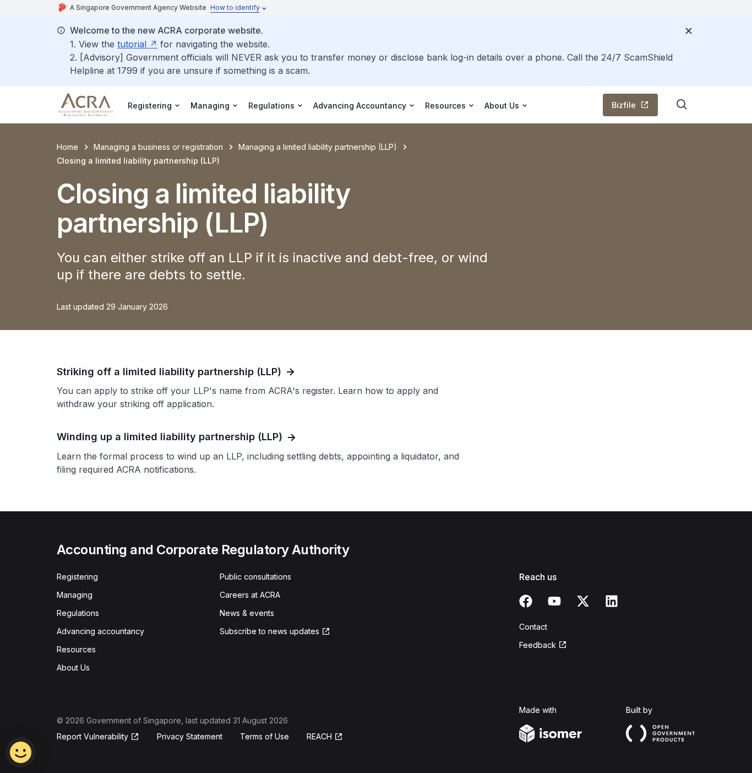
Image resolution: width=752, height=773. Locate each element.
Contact (533, 626)
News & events (247, 613)
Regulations (78, 613)
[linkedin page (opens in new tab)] (611, 601)
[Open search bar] (682, 104)
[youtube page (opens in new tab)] (554, 601)
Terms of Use (264, 736)
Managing (74, 594)
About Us (73, 667)
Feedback (543, 645)
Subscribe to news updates (269, 631)
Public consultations (255, 576)
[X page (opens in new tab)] (583, 601)
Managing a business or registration (158, 147)
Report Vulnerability (92, 737)
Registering (77, 576)
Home (67, 147)
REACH (325, 737)
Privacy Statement (189, 736)
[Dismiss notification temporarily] (688, 31)
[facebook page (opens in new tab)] (525, 601)
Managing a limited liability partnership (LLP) (317, 147)
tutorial (137, 44)
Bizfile (634, 107)
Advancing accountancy (100, 631)
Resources (76, 649)
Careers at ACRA (250, 594)
